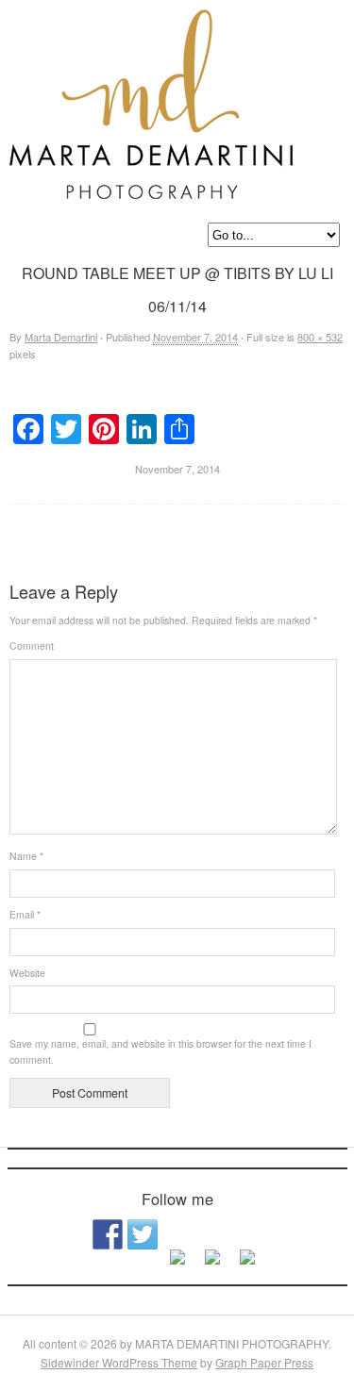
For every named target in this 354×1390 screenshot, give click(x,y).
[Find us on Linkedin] (177, 1264)
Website (27, 973)
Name (26, 856)
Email (25, 914)
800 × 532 (320, 336)
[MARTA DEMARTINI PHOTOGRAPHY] (151, 187)
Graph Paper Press (264, 1362)
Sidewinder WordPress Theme (119, 1362)
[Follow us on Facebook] (108, 1234)
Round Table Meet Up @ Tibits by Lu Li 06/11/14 (189, 532)
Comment (31, 645)
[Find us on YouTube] (247, 1264)
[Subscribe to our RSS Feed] (212, 1264)
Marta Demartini (61, 336)
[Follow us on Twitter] (142, 1234)
